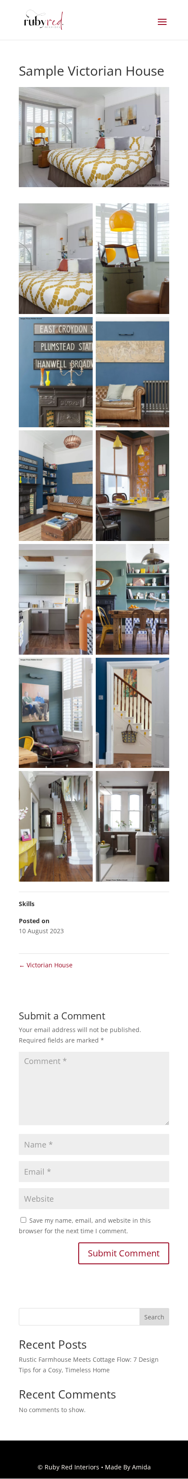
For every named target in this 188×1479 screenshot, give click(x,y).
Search (154, 1317)
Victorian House (46, 965)
